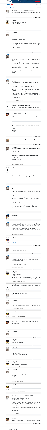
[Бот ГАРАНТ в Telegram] (38, 5)
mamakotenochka (8, 138)
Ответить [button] (39, 7)
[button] (40, 7)
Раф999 (7, 19)
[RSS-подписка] (40, 5)
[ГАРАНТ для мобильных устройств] (35, 5)
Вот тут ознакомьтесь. (14, 242)
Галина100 (7, 54)
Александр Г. (7, 112)
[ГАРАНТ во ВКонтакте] (36, 5)
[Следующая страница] (12, 7)
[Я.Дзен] (37, 5)
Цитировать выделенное (34, 17)
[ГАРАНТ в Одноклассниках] (39, 5)
